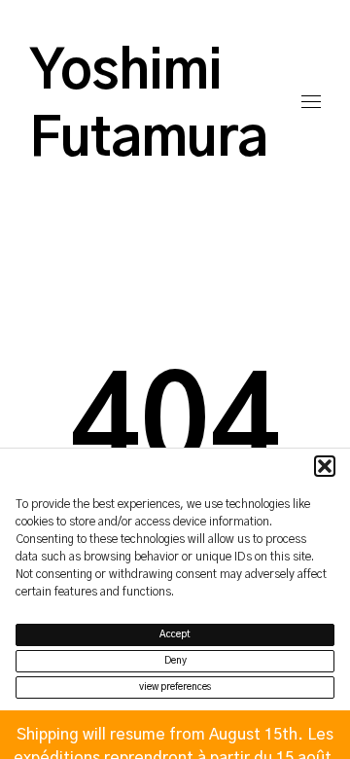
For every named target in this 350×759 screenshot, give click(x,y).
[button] (324, 466)
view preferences (175, 687)
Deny (175, 661)
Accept (175, 634)
